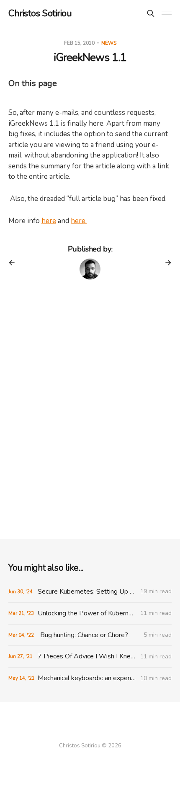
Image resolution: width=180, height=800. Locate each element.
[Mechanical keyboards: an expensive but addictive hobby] (90, 678)
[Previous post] (14, 263)
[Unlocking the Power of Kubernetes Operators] (90, 613)
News (108, 43)
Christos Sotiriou (40, 13)
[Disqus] (90, 411)
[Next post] (165, 263)
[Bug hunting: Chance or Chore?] (90, 635)
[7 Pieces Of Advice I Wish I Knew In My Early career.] (90, 656)
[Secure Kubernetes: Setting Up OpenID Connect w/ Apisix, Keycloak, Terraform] (90, 591)
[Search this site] (150, 13)
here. (79, 221)
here (48, 221)
